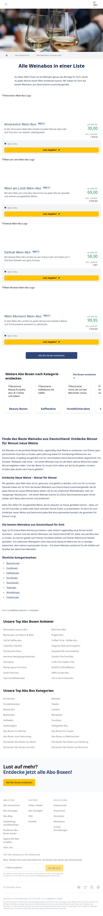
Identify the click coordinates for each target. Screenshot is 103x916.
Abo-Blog (7, 816)
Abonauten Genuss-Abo (15, 629)
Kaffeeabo (8, 720)
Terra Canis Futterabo (62, 678)
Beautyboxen (13, 563)
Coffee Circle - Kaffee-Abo (64, 640)
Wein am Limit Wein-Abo (22, 188)
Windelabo (57, 714)
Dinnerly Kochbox (12, 651)
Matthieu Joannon (18, 610)
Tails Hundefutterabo (14, 678)
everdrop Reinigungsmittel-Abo (19, 656)
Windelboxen (13, 592)
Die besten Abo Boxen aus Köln (19, 747)
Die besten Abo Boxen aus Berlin (19, 741)
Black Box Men (59, 629)
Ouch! (60, 899)
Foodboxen (12, 568)
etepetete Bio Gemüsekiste (65, 651)
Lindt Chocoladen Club (63, 661)
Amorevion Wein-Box (20, 124)
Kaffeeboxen (12, 572)
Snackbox (56, 720)
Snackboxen (12, 582)
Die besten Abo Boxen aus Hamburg (70, 741)
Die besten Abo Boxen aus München (70, 747)
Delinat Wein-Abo (17, 252)
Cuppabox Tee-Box (12, 645)
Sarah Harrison (11, 672)
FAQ (30, 816)
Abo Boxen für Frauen (63, 731)
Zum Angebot (50, 150)
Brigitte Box (57, 634)
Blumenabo (9, 714)
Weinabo (56, 698)
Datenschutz (60, 805)
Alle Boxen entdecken (84, 376)
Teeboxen (11, 587)
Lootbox (56, 709)
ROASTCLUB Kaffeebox (63, 667)
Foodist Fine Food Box (63, 656)
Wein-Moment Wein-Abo (23, 316)
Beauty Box (8, 709)
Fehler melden (35, 805)
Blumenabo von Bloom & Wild (18, 634)
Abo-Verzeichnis (11, 805)
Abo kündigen (35, 810)
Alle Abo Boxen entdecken (51, 355)
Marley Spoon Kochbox (15, 667)
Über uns (8, 847)
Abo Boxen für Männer (14, 731)
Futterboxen (12, 597)
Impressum (59, 810)
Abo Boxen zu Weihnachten (65, 736)
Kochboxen (12, 577)
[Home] (6, 55)
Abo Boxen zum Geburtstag (17, 736)
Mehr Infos (12, 144)
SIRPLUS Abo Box (60, 672)
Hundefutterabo (11, 704)
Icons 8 (50, 899)
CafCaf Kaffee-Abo (12, 640)
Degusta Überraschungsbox (66, 645)
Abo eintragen (10, 810)
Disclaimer (59, 816)
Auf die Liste (54, 868)
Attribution (59, 821)
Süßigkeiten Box (60, 725)
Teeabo (55, 704)
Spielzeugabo (10, 725)
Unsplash (34, 610)
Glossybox (8, 661)
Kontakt (32, 821)
